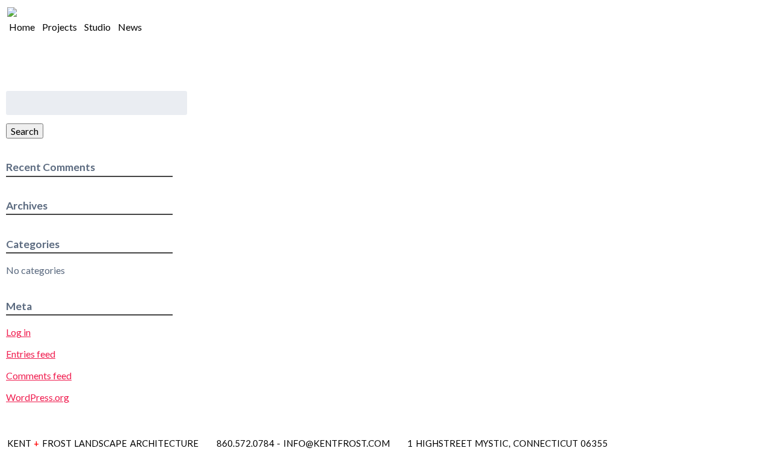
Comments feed (39, 375)
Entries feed (30, 353)
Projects (59, 27)
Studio (97, 27)
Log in (18, 332)
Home (22, 27)
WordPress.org (37, 397)
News (130, 27)
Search (24, 131)
